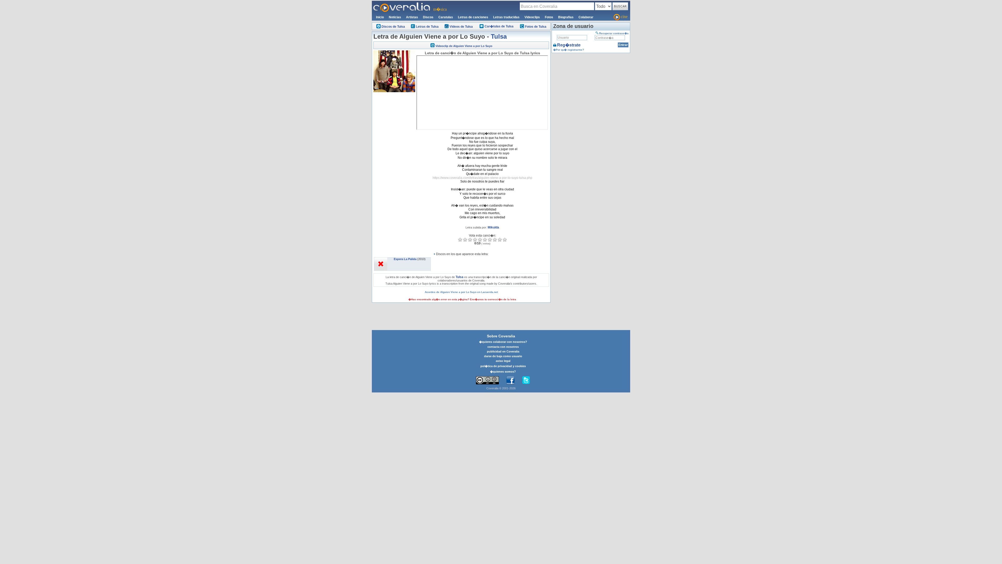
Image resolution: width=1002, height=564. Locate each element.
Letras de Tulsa (427, 26)
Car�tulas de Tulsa (499, 26)
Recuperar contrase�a (614, 33)
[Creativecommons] (487, 380)
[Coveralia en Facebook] (510, 380)
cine (624, 16)
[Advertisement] (394, 171)
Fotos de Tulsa (535, 26)
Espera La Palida (405, 259)
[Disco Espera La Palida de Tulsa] (380, 259)
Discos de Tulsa (393, 26)
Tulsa (499, 36)
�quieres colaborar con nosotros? (503, 341)
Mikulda (493, 227)
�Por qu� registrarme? (568, 49)
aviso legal (503, 360)
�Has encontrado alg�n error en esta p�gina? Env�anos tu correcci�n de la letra (462, 299)
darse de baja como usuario (503, 356)
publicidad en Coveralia (503, 351)
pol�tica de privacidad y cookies (503, 366)
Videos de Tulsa (461, 26)
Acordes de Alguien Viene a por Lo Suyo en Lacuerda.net (461, 292)
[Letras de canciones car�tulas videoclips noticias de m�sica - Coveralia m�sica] (402, 4)
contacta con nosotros (503, 346)
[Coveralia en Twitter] (526, 380)
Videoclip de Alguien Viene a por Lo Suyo (464, 46)
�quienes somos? (503, 371)
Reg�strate (569, 45)
